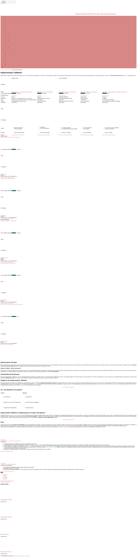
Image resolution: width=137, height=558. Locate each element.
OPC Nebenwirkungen (13, 48)
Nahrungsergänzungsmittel (8, 49)
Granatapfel (8, 61)
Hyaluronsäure (9, 18)
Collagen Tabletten (10, 43)
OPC (7, 46)
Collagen (5, 42)
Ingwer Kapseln (9, 56)
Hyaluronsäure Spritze (10, 30)
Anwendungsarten (7, 26)
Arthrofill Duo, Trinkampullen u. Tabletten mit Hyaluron (12, 304)
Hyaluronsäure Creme (10, 29)
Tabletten (125, 75)
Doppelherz (36, 383)
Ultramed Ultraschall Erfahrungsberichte (14, 37)
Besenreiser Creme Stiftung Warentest (17, 41)
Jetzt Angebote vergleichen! (68, 387)
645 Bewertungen (62, 95)
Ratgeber (5, 67)
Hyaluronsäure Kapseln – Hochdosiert (8, 220)
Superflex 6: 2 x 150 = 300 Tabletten (8, 178)
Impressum (16, 555)
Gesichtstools (6, 62)
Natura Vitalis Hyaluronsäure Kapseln (8, 263)
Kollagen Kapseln (9, 45)
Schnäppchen (6, 66)
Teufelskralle (8, 58)
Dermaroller (8, 65)
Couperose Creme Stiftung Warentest (17, 39)
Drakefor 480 (9, 64)
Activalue (8, 24)
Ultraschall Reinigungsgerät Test (15, 34)
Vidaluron (8, 36)
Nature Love (8, 21)
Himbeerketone (9, 59)
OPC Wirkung (12, 47)
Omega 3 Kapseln (10, 53)
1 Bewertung (14, 95)
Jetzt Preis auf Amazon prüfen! (18, 134)
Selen (7, 54)
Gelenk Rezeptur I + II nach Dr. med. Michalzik (10, 137)
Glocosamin (8, 57)
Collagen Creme (9, 44)
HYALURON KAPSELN (8, 16)
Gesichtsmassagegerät (11, 32)
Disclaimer (27, 555)
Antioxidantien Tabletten (11, 51)
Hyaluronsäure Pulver (10, 28)
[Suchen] (1, 1)
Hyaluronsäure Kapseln (11, 17)
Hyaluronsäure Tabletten (11, 31)
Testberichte (5, 35)
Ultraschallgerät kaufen (14, 33)
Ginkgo (7, 52)
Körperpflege (8, 38)
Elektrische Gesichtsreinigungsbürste (14, 63)
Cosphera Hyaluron (10, 23)
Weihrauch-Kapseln (10, 60)
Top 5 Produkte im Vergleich (12, 19)
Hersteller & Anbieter (7, 20)
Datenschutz (22, 555)
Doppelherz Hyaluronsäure (11, 22)
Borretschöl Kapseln (10, 50)
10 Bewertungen (84, 95)
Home (2, 69)
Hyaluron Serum (9, 27)
